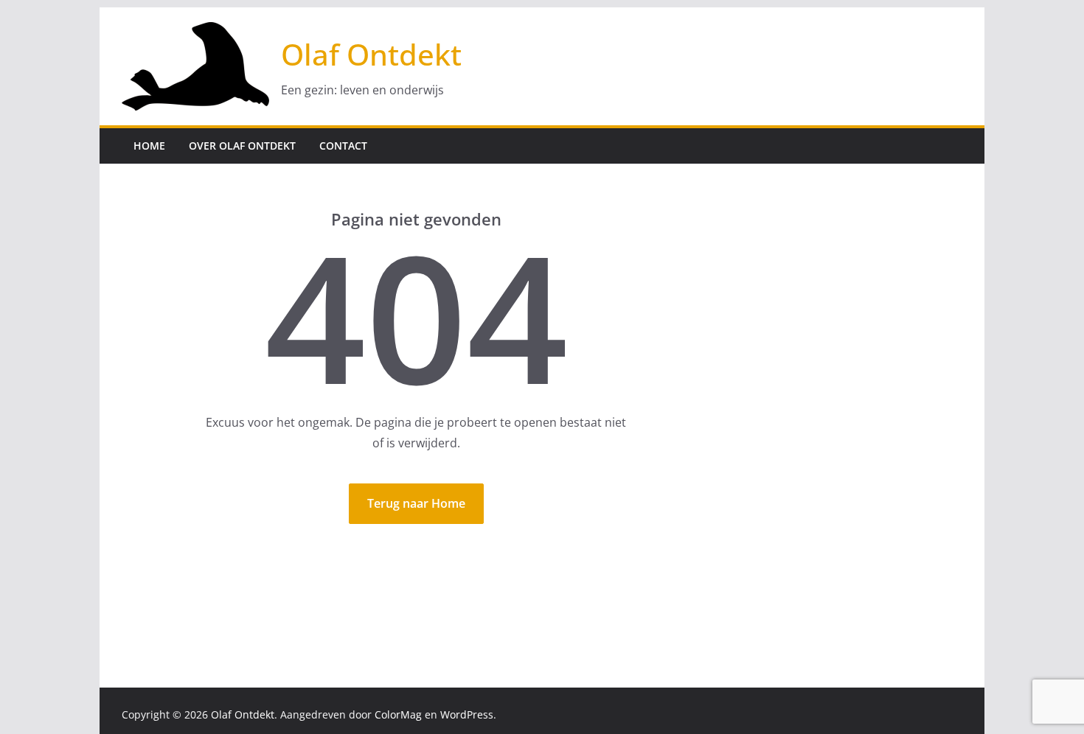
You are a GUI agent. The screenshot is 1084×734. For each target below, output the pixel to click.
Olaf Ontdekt (371, 54)
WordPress (466, 714)
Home (149, 146)
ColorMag (398, 714)
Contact (343, 146)
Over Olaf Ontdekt (242, 146)
